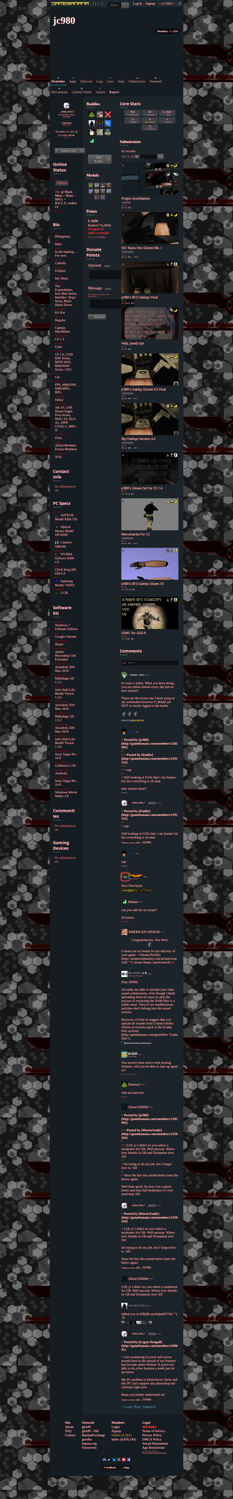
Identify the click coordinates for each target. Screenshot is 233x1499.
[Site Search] (125, 5)
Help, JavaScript (132, 343)
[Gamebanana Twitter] (119, 1459)
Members (162, 31)
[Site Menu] (179, 3)
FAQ (68, 1431)
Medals (92, 175)
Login (116, 1427)
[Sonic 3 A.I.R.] (100, 3)
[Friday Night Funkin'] (98, 3)
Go (160, 157)
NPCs (59, 199)
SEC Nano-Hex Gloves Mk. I (141, 248)
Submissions (130, 141)
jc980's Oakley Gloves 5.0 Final (143, 389)
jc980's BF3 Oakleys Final (139, 297)
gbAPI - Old (90, 1431)
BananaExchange (93, 1435)
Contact (70, 1435)
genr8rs (87, 1439)
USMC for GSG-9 (133, 633)
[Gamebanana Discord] (104, 1459)
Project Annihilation (135, 198)
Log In (137, 3)
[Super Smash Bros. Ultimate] (96, 3)
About (69, 1427)
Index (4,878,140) (124, 1439)
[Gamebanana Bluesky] (114, 1459)
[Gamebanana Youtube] (124, 1459)
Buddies (93, 104)
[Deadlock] (102, 3)
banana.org (89, 1443)
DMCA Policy (152, 1439)
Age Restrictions (153, 1447)
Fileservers (89, 1447)
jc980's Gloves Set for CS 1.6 (141, 488)
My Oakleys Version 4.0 (138, 439)
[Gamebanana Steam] (109, 1459)
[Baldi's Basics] (93, 3)
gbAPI (86, 1427)
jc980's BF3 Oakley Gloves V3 (142, 583)
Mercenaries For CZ (135, 534)
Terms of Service (153, 1431)
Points (91, 211)
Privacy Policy (152, 1435)
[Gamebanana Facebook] (129, 1459)
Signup (150, 3)
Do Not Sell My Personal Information (154, 1453)
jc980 (175, 31)
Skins (69, 195)
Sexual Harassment (155, 1443)
